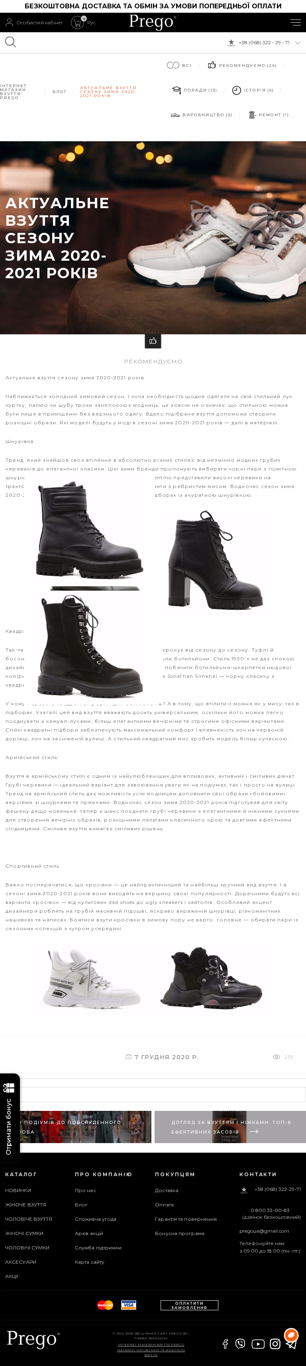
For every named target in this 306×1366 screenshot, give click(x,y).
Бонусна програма (179, 1233)
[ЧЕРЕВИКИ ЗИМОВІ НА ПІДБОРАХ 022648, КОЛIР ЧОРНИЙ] (213, 612)
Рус (91, 22)
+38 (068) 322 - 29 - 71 (264, 42)
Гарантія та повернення (186, 1219)
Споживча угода (95, 1219)
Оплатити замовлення (189, 1305)
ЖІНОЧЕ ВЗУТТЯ (25, 1205)
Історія (258, 90)
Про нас (85, 1190)
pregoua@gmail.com (264, 1231)
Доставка (166, 1190)
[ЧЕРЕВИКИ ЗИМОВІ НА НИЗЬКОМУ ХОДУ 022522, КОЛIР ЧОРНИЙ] (210, 1014)
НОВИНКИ (18, 1190)
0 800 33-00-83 (270, 1210)
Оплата (164, 1205)
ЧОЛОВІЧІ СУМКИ (27, 1248)
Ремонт (273, 114)
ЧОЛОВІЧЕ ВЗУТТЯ (29, 1219)
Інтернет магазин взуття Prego (151, 1344)
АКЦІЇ (11, 1276)
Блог (81, 1205)
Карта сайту (89, 1262)
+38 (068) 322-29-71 (278, 1189)
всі (187, 65)
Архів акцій (89, 1233)
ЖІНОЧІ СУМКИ (24, 1233)
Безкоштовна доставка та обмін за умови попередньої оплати (153, 6)
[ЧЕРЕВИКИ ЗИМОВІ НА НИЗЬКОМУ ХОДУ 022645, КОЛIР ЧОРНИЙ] (89, 580)
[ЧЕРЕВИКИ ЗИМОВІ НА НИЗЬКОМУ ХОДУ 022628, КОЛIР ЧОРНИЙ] (91, 699)
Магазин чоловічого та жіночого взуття (151, 1352)
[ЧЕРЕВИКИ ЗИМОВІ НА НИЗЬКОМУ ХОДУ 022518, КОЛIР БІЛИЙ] (89, 1014)
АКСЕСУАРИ (20, 1262)
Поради (200, 90)
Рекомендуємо (247, 65)
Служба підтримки (98, 1248)
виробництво (206, 114)
